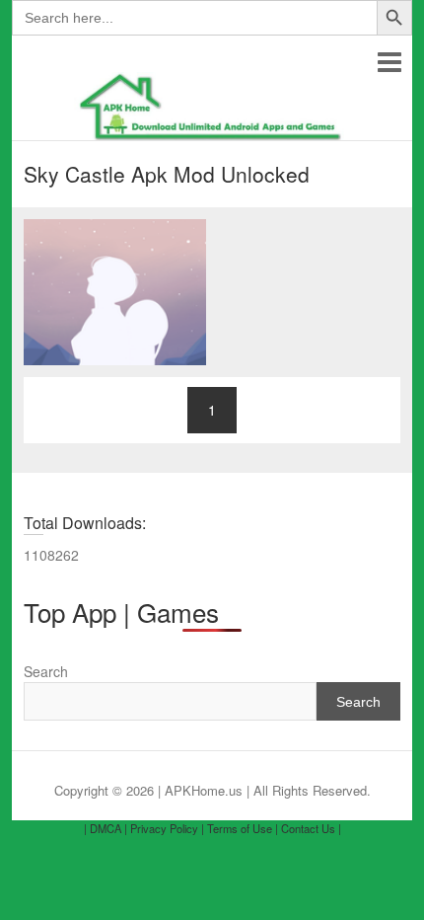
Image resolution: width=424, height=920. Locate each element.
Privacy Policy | (167, 828)
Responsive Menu (389, 61)
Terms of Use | (242, 828)
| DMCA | (105, 828)
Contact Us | (311, 828)
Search (46, 671)
